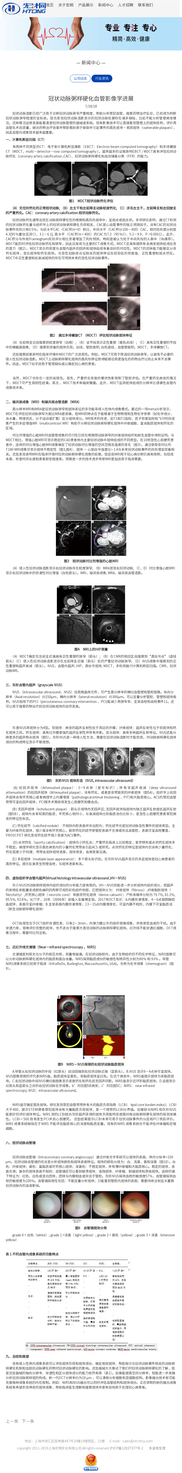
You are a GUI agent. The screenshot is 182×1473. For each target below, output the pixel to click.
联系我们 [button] (145, 5)
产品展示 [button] (85, 5)
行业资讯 (102, 78)
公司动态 (80, 78)
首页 (50, 5)
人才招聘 (125, 5)
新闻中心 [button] (105, 5)
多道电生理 (157, 1448)
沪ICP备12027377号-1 (127, 1448)
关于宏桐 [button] (65, 5)
